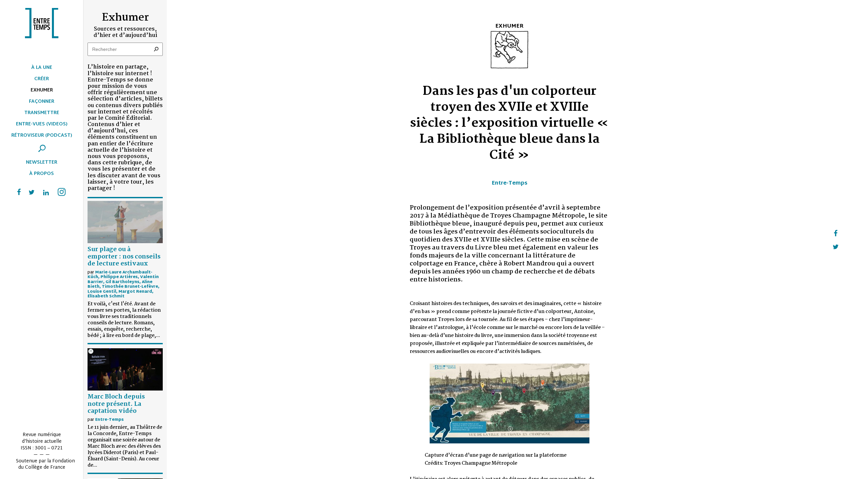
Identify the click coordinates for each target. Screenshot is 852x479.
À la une (41, 68)
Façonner (41, 101)
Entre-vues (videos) (42, 124)
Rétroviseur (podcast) (41, 135)
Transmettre (41, 113)
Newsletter (41, 162)
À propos (41, 174)
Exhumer (42, 90)
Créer (41, 79)
